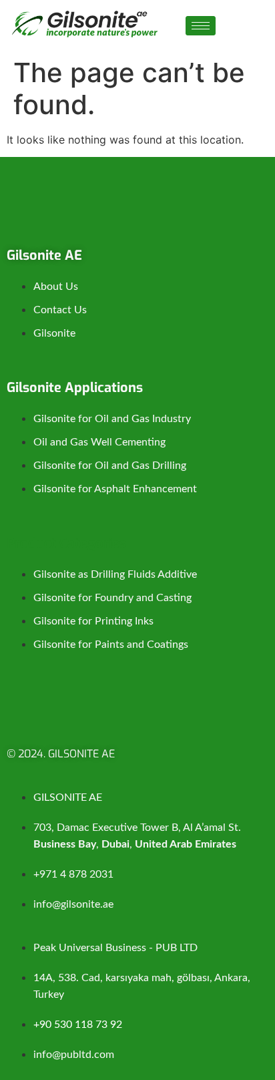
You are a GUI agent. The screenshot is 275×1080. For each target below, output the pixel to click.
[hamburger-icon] (201, 25)
